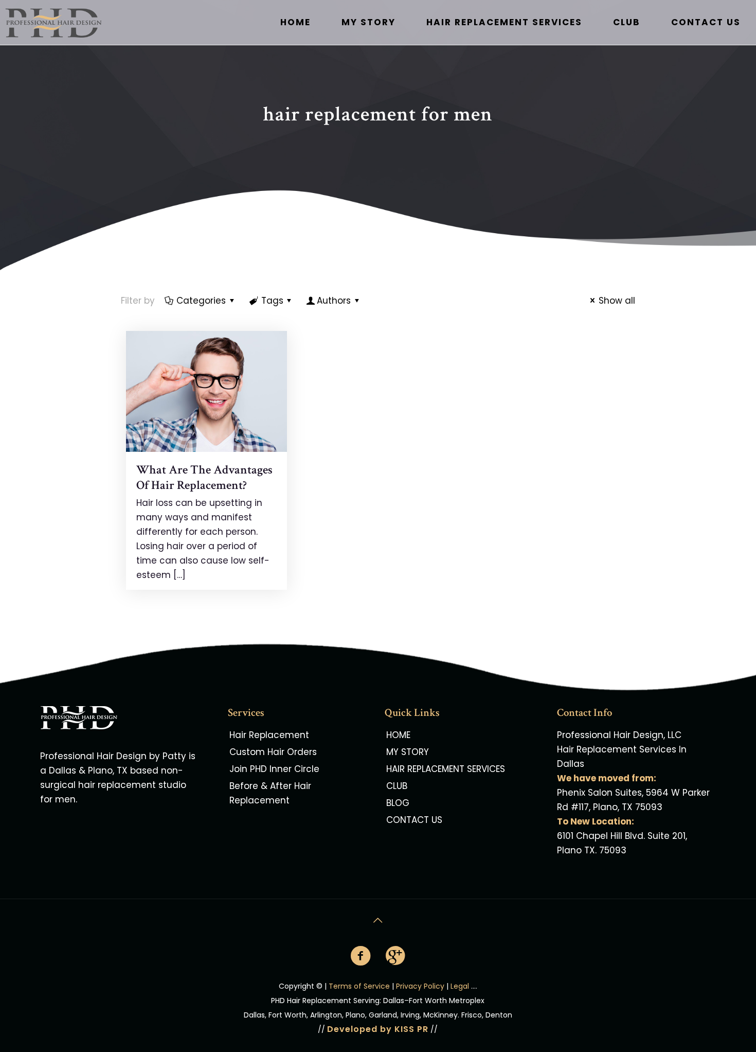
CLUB (396, 786)
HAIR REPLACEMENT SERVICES (445, 769)
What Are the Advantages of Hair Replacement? (204, 477)
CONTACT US (414, 820)
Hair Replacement (269, 735)
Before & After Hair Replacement (270, 793)
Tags (272, 300)
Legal (460, 986)
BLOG (397, 803)
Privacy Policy (420, 986)
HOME (398, 735)
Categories (201, 300)
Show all (617, 300)
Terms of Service (359, 986)
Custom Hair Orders (273, 752)
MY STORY (407, 752)
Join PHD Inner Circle (274, 769)
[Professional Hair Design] (69, 22)
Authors (334, 300)
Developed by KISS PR (377, 1029)
